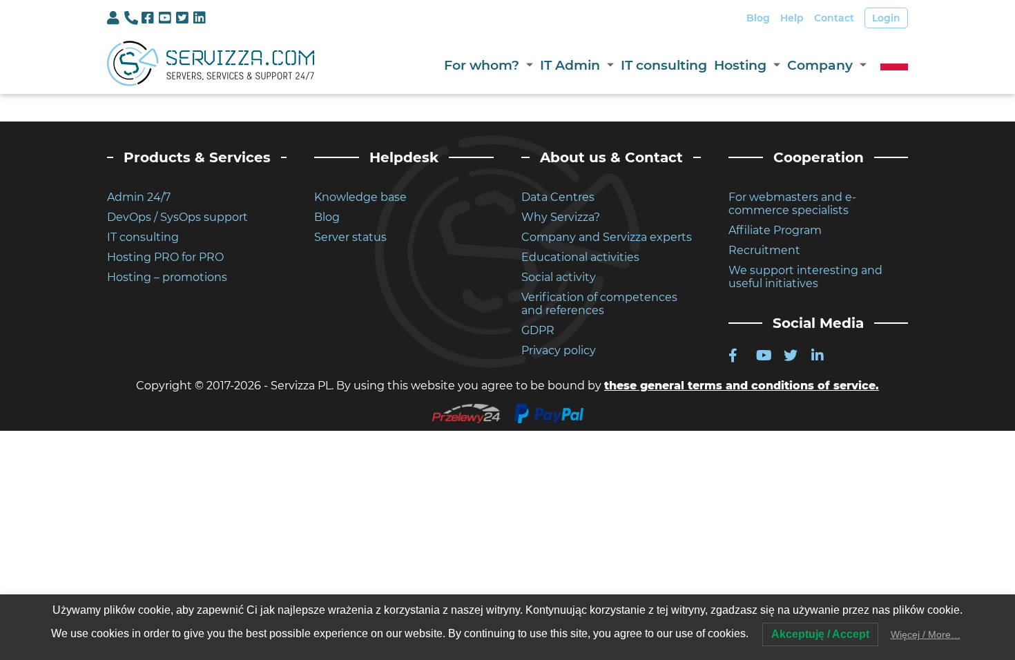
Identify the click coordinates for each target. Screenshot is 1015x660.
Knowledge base (360, 197)
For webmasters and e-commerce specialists (792, 204)
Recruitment (764, 250)
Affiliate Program (775, 230)
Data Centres (557, 197)
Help (792, 18)
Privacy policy (558, 350)
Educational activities (580, 257)
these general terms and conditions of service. (741, 385)
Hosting (740, 65)
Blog (758, 18)
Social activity (558, 277)
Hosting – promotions (167, 277)
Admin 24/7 (139, 197)
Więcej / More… (925, 634)
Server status (350, 237)
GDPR (537, 330)
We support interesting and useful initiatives (805, 277)
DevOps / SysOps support (177, 217)
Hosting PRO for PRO (165, 257)
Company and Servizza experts (606, 237)
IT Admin (570, 65)
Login (886, 18)
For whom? (481, 65)
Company (820, 65)
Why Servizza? (560, 217)
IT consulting (664, 65)
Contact (834, 18)
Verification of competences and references (599, 304)
